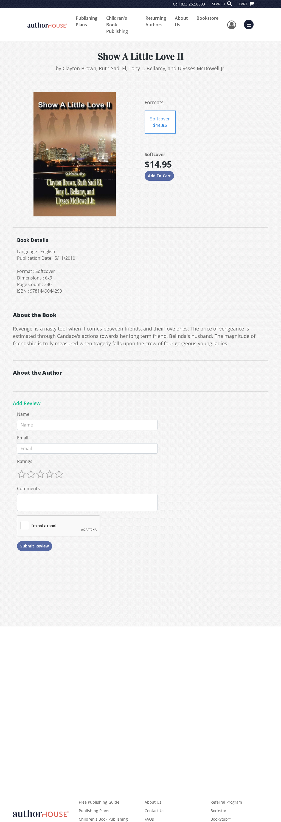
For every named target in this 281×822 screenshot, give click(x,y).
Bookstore (207, 18)
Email (22, 438)
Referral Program (226, 802)
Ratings (24, 461)
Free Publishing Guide (99, 802)
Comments (28, 488)
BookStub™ (220, 819)
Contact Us (154, 810)
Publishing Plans (86, 21)
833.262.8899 (193, 4)
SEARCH (219, 3)
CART (243, 3)
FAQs (149, 819)
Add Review (27, 403)
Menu (251, 23)
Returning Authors (155, 21)
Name (23, 414)
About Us (181, 21)
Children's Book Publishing (117, 24)
